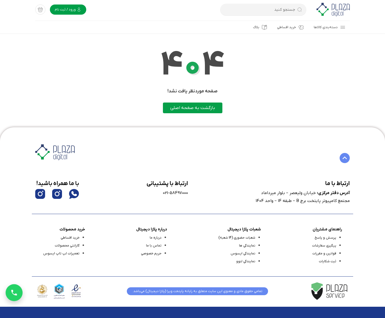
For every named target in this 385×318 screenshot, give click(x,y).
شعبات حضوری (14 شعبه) (236, 237)
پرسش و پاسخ (325, 237)
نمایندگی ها (247, 245)
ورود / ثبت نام (66, 9)
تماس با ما (153, 245)
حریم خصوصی (151, 253)
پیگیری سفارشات (324, 245)
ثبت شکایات (327, 261)
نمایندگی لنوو (245, 261)
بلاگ (256, 27)
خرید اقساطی (286, 27)
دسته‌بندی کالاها (326, 27)
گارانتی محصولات (67, 245)
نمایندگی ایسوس (243, 253)
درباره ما (155, 237)
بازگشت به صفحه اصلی (192, 108)
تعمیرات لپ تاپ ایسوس (61, 253)
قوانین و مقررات (324, 253)
